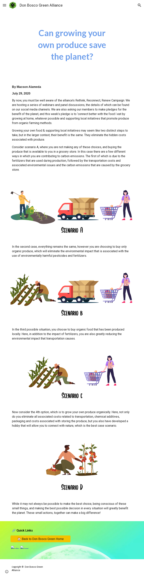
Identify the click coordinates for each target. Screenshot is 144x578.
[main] (72, 45)
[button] (4, 5)
